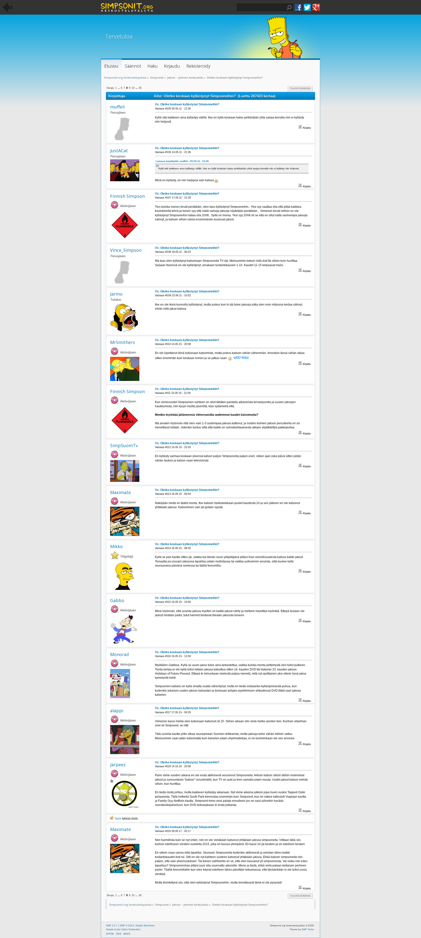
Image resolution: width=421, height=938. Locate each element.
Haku (289, 7)
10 (133, 87)
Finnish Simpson (127, 196)
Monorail (119, 654)
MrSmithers (122, 342)
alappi (116, 710)
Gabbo (117, 600)
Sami (118, 818)
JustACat (119, 150)
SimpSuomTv (124, 445)
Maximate (120, 492)
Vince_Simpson (126, 250)
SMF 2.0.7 (112, 925)
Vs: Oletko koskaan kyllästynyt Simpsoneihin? (187, 104)
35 (140, 87)
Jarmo (116, 294)
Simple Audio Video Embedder (123, 929)
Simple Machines (144, 925)
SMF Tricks (308, 929)
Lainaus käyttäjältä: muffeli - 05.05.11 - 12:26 (182, 161)
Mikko (116, 546)
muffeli (117, 107)
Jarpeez (118, 764)
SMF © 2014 (127, 925)
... (119, 87)
